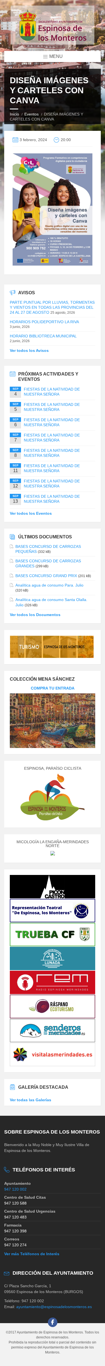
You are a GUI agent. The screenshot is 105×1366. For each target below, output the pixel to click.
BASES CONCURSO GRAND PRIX (46, 575)
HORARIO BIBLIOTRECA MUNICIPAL (43, 336)
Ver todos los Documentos (35, 614)
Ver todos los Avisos (29, 350)
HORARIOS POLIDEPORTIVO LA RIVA (44, 322)
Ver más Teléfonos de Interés (31, 1254)
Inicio (14, 114)
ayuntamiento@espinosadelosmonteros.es (54, 1306)
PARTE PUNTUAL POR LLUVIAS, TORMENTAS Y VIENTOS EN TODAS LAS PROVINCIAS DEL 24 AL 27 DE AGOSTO (52, 307)
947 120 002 (15, 1189)
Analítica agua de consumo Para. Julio (49, 585)
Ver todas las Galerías (30, 1100)
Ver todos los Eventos (31, 513)
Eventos (31, 114)
